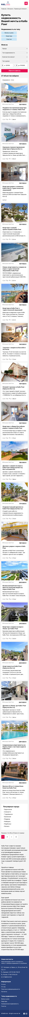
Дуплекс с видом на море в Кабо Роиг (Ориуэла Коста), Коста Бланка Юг (13, 467)
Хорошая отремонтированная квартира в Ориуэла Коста (14, 148)
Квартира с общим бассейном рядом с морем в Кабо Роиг (14, 427)
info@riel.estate (7, 977)
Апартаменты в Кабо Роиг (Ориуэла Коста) (12, 667)
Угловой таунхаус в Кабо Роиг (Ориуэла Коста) (13, 388)
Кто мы (3, 986)
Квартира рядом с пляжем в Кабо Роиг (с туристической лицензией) (13, 188)
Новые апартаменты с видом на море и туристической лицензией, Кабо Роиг (14, 269)
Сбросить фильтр (14, 70)
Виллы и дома (9, 33)
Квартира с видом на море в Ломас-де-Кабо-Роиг (13, 628)
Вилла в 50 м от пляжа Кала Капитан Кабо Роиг (13, 787)
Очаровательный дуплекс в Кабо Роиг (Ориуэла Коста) (13, 508)
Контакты (4, 991)
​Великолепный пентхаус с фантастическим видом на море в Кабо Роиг (13, 587)
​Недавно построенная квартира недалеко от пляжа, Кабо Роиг (14, 108)
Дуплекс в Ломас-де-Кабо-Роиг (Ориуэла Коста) (14, 706)
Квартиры (9, 36)
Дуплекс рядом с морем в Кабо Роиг (14, 547)
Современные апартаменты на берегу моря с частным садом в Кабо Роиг (14, 746)
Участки (9, 39)
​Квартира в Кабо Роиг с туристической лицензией (12, 309)
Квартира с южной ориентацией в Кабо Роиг (12, 228)
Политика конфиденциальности (10, 989)
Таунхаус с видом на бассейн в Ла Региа (14, 348)
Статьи (3, 984)
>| (16, 837)
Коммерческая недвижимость (10, 1004)
